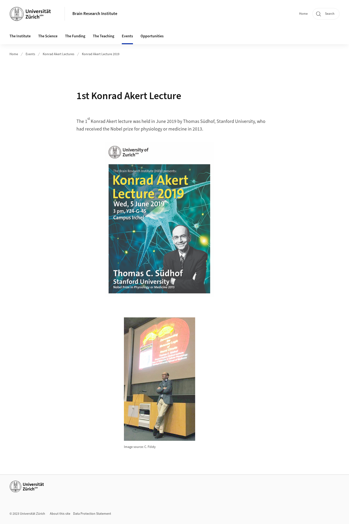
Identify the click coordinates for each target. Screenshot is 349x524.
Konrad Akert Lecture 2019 (100, 54)
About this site (60, 513)
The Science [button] (47, 36)
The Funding (75, 36)
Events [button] (127, 36)
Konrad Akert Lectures (58, 54)
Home (303, 13)
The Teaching (103, 36)
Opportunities (152, 36)
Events (30, 54)
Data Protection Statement (92, 513)
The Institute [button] (20, 36)
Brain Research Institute (94, 14)
